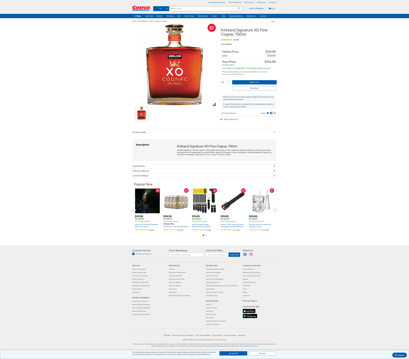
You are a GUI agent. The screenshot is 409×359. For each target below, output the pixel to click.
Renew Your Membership (177, 272)
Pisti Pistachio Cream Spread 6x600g (175, 227)
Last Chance (189, 16)
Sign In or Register (175, 286)
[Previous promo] (134, 210)
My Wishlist (173, 292)
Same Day (149, 16)
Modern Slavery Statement (141, 304)
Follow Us (248, 250)
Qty (222, 82)
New (179, 16)
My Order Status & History (214, 292)
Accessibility (210, 289)
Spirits (151, 21)
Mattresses (209, 311)
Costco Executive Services (251, 276)
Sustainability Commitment (141, 286)
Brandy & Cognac (161, 21)
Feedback (241, 335)
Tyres (223, 16)
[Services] (266, 16)
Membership (202, 16)
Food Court (246, 296)
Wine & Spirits (142, 21)
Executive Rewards (175, 282)
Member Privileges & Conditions (179, 296)
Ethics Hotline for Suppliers (141, 308)
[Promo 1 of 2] (203, 235)
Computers (209, 318)
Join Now (172, 269)
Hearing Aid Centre (249, 282)
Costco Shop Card (212, 276)
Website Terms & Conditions (183, 335)
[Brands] (162, 16)
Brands (159, 16)
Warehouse (251, 16)
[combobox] (161, 8)
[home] (141, 8)
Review (262, 353)
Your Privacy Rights (202, 335)
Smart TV (209, 304)
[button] (240, 8)
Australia (272, 2)
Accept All (233, 353)
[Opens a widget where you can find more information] (399, 355)
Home (134, 21)
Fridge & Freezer (211, 308)
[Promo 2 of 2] (206, 235)
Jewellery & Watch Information (216, 321)
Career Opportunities (139, 272)
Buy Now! (254, 88)
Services (263, 16)
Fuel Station (247, 286)
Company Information (139, 269)
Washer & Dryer (211, 314)
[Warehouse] (255, 16)
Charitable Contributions (140, 282)
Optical (245, 279)
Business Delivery (236, 16)
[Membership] (207, 16)
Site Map (167, 335)
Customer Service (141, 250)
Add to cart (254, 82)
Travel (214, 16)
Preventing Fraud (211, 296)
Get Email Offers (214, 250)
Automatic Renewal (175, 276)
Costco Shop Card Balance (215, 279)
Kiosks (245, 292)
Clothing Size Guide (212, 324)
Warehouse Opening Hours (252, 272)
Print (273, 21)
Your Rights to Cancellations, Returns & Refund (221, 286)
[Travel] (217, 16)
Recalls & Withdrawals (213, 272)
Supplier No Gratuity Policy (141, 314)
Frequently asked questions (215, 269)
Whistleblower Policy (139, 311)
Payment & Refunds (212, 282)
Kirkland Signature (138, 279)
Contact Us (135, 292)
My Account (173, 289)
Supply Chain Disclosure (140, 301)
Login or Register (256, 8)
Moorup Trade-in (250, 301)
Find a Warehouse (178, 250)
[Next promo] (275, 210)
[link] (267, 113)
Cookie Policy (217, 335)
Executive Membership (176, 279)
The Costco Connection (140, 276)
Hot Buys (170, 16)
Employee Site (137, 289)
